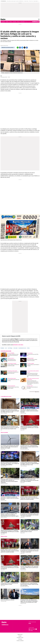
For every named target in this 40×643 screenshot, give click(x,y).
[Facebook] (20, 47)
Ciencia (18, 21)
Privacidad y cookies (20, 637)
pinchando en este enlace (18, 344)
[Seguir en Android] (29, 623)
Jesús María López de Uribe (25, 449)
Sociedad (14, 21)
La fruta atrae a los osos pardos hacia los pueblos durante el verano (29, 531)
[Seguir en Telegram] (33, 629)
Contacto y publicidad (20, 640)
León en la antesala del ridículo (7, 600)
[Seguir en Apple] (30, 623)
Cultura (10, 21)
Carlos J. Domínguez (4, 413)
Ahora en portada (4, 432)
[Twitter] (24, 47)
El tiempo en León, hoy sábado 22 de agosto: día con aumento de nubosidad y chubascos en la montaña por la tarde (29, 601)
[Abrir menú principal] (38, 19)
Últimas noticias (4, 536)
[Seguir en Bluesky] (29, 629)
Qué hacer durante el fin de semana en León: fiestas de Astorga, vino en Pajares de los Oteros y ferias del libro (10, 463)
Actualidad (3, 21)
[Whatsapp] (18, 47)
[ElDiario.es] (35, 21)
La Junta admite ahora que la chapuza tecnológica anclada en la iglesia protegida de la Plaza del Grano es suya (10, 411)
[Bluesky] (22, 47)
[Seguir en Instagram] (34, 629)
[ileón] (7, 622)
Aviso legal (20, 639)
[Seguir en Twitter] (30, 629)
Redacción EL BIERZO (4, 483)
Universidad (22, 21)
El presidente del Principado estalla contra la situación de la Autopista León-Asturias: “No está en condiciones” (30, 515)
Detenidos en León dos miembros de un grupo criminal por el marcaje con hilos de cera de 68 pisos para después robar (10, 427)
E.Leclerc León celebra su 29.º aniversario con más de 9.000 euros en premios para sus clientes (29, 567)
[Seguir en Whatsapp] (30, 630)
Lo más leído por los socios (6, 396)
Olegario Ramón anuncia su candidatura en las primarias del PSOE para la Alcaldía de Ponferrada (29, 427)
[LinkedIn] (27, 47)
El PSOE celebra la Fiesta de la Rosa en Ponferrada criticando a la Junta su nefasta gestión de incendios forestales (30, 498)
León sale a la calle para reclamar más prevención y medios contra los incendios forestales (29, 411)
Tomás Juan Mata (3, 601)
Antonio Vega (3, 449)
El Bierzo (27, 21)
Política (7, 21)
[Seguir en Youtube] (36, 629)
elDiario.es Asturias (4, 517)
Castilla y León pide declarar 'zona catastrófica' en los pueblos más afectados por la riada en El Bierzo (29, 480)
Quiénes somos (20, 634)
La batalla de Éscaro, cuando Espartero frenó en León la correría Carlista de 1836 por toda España (29, 447)
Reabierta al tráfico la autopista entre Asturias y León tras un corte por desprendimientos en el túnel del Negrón (9, 515)
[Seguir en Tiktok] (29, 630)
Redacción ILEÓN (23, 413)
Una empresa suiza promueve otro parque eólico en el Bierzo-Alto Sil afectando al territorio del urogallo (10, 447)
